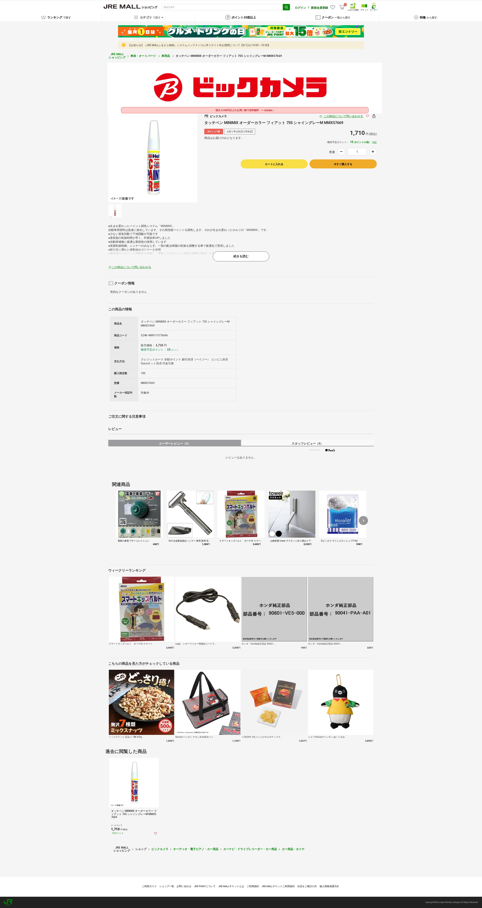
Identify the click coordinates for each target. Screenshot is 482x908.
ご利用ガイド (149, 886)
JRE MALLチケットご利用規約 (278, 886)
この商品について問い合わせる (343, 116)
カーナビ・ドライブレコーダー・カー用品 (250, 849)
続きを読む (241, 256)
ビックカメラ (159, 849)
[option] (153, 157)
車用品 (166, 56)
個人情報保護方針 (329, 886)
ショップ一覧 (166, 886)
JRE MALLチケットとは (231, 886)
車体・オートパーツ (143, 56)
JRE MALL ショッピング (117, 56)
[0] (342, 7)
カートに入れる (274, 164)
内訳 (374, 142)
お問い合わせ (184, 886)
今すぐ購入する (343, 164)
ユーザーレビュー (174, 443)
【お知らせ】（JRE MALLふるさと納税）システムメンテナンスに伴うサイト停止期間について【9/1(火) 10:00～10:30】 (199, 45)
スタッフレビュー (307, 443)
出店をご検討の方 (307, 886)
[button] (363, 520)
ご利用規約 (253, 886)
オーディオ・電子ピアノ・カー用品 (195, 849)
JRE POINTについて (205, 886)
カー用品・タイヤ (293, 849)
